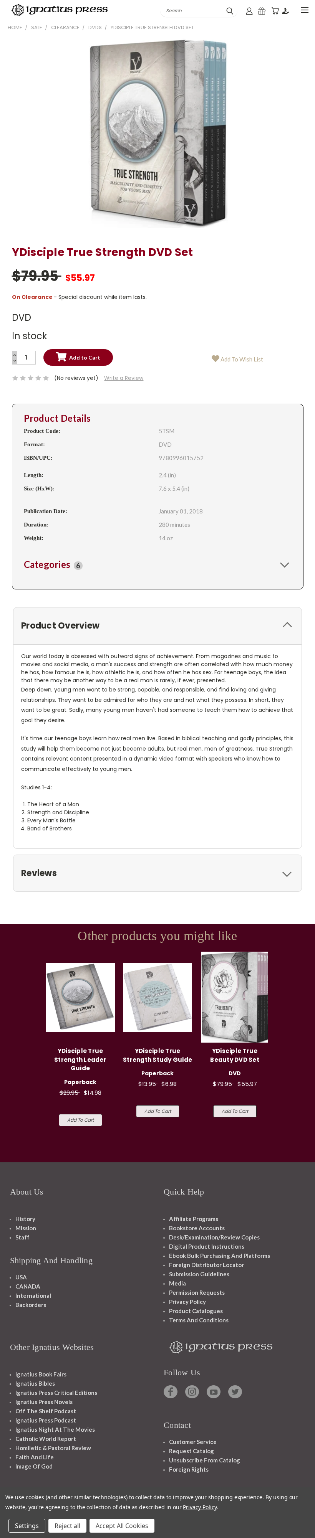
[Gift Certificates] (261, 11)
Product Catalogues (196, 1310)
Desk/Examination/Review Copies (214, 1237)
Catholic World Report (45, 1438)
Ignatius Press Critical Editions (56, 1392)
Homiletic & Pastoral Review (53, 1447)
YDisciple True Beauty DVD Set (234, 1055)
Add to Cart (80, 1120)
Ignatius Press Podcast (45, 1420)
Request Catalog (191, 1450)
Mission (25, 1227)
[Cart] (275, 11)
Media (177, 1283)
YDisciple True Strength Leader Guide (80, 1059)
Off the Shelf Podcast (45, 1411)
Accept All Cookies (122, 1525)
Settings (27, 1525)
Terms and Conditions (199, 1320)
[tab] (158, 564)
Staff (22, 1237)
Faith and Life (34, 1457)
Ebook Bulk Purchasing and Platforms (219, 1255)
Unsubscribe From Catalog (204, 1460)
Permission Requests (197, 1292)
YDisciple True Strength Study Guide (157, 1055)
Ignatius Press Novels (44, 1401)
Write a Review (123, 378)
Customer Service (193, 1441)
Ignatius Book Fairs (40, 1374)
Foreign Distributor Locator (206, 1264)
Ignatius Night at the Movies (55, 1429)
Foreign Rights (189, 1469)
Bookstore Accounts (197, 1227)
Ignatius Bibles (35, 1383)
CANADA (27, 1286)
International (33, 1295)
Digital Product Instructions (206, 1246)
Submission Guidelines (199, 1274)
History (25, 1218)
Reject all (67, 1525)
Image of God (34, 1466)
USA (21, 1277)
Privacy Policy (187, 1301)
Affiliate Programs (193, 1218)
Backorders (30, 1304)
